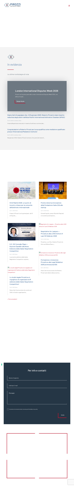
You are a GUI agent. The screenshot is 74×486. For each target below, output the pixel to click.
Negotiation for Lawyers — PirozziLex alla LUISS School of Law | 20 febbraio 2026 (52, 233)
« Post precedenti (12, 299)
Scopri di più (20, 101)
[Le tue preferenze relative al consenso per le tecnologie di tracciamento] (1, 364)
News (20, 120)
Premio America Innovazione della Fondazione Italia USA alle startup (52, 205)
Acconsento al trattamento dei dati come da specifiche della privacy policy (23, 409)
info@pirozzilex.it (53, 446)
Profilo (53, 472)
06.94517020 (21, 472)
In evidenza (16, 120)
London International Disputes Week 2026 (36, 90)
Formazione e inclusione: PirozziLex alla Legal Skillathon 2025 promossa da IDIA (52, 262)
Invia (62, 415)
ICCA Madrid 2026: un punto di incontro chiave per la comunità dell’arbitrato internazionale (21, 205)
